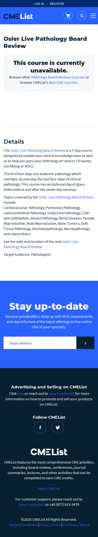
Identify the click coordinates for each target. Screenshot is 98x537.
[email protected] (32, 504)
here (20, 393)
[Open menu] (93, 16)
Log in (39, 3)
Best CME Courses (63, 82)
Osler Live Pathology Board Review (38, 150)
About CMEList (49, 488)
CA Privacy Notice (76, 524)
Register (57, 3)
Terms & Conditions (23, 524)
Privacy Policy (50, 524)
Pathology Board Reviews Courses (58, 77)
